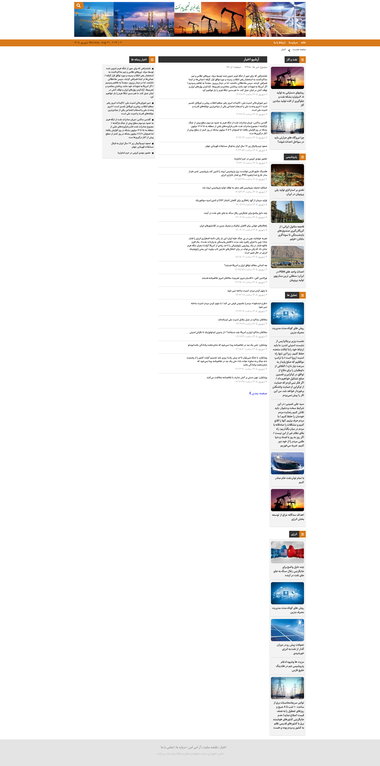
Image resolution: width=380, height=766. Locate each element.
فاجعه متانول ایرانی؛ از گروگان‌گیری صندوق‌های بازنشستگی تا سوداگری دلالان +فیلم (290, 233)
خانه (303, 42)
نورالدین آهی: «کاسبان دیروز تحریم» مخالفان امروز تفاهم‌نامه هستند (234, 278)
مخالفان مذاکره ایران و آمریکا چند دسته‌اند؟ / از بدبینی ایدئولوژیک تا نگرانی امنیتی (228, 332)
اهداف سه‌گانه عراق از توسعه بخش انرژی (288, 517)
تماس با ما (167, 747)
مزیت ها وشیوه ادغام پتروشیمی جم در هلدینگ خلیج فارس (290, 666)
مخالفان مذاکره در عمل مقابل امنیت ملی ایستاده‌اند (242, 320)
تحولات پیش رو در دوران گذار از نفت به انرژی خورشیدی (290, 649)
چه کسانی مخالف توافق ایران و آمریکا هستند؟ (245, 265)
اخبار (283, 49)
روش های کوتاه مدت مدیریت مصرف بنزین (288, 330)
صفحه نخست (299, 49)
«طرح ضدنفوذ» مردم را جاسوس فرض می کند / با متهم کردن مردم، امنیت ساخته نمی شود (229, 305)
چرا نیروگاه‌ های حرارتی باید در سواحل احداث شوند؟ (289, 139)
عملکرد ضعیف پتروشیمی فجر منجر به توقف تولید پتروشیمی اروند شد (234, 188)
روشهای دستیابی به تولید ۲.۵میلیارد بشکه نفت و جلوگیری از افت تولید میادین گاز (288, 99)
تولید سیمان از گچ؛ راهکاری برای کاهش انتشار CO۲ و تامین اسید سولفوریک (231, 200)
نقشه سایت (210, 747)
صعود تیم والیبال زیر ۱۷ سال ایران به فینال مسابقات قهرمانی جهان (236, 146)
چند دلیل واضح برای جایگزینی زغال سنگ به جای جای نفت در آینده (288, 571)
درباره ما (293, 42)
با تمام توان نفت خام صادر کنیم (289, 480)
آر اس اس (194, 747)
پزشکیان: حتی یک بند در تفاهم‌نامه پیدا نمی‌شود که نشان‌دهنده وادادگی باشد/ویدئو (227, 345)
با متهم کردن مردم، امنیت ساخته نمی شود (247, 291)
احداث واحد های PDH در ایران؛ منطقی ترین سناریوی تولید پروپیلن (289, 276)
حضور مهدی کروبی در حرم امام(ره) (250, 159)
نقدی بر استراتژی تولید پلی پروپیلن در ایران (289, 192)
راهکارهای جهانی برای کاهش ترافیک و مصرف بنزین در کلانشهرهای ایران (233, 226)
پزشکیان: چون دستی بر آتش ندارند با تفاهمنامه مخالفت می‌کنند (237, 377)
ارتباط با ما (279, 42)
